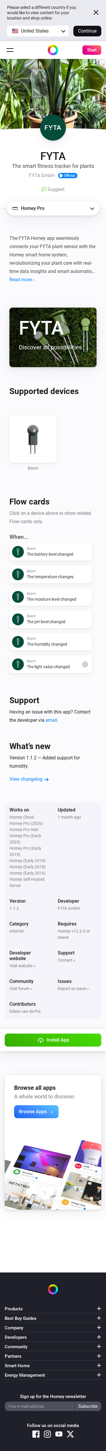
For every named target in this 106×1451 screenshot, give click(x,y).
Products (14, 1309)
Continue (87, 31)
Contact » (66, 960)
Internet (16, 931)
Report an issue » (73, 988)
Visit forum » (20, 988)
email (51, 720)
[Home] (53, 50)
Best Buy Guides (21, 1318)
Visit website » (22, 965)
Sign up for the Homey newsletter (53, 1396)
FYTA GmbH (69, 908)
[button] (38, 31)
